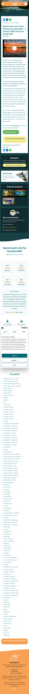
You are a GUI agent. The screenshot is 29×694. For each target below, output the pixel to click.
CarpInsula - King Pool (8, 414)
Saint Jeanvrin (7, 611)
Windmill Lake (7, 635)
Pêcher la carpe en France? (14, 679)
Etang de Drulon (7, 494)
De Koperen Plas (7, 447)
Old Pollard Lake (7, 604)
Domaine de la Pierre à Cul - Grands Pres (12, 456)
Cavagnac (6, 421)
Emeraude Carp (7, 487)
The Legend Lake (7, 623)
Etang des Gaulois (8, 503)
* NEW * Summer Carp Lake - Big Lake (12, 383)
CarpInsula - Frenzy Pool (9, 411)
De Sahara (6, 449)
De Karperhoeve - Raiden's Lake (11, 440)
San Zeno (6, 614)
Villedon (5, 625)
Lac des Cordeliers (8, 562)
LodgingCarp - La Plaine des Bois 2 (11, 592)
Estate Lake (6, 489)
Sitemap (5, 682)
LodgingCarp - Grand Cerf (9, 583)
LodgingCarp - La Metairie (9, 588)
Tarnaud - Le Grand (8, 618)
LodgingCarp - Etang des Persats (11, 581)
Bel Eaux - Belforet (8, 388)
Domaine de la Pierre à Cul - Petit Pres (12, 458)
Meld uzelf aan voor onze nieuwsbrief (14, 138)
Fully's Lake (6, 517)
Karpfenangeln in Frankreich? (8, 678)
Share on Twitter (4, 19)
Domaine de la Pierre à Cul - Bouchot (11, 454)
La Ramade (6, 553)
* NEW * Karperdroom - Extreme (11, 381)
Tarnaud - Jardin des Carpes (10, 616)
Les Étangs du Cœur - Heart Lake (11, 567)
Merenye (5, 600)
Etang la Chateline (8, 508)
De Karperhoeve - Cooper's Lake (11, 428)
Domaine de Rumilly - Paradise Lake (11, 475)
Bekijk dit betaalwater (10, 132)
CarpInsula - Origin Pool (9, 418)
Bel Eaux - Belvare (8, 393)
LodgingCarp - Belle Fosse (9, 576)
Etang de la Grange (8, 498)
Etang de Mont (7, 501)
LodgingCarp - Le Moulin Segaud (11, 595)
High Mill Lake (7, 536)
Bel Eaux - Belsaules (8, 390)
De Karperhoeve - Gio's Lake (10, 433)
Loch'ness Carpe (7, 574)
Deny (14, 364)
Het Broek (6, 529)
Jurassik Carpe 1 (7, 545)
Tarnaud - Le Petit (8, 621)
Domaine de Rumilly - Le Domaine (11, 468)
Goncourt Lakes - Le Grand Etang (11, 524)
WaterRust (6, 630)
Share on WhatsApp (10, 19)
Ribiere (5, 609)
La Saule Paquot (7, 555)
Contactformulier (15, 686)
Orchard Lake (7, 607)
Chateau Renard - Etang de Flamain (11, 423)
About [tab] (23, 331)
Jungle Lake (6, 543)
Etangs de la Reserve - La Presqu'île (11, 513)
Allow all (14, 355)
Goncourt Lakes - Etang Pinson (10, 522)
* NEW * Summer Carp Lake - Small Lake (12, 386)
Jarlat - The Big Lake (8, 538)
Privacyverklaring (21, 682)
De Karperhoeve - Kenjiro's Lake (11, 437)
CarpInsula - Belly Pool (8, 407)
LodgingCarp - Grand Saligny (10, 585)
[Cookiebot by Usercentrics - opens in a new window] (21, 328)
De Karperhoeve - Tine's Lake (10, 444)
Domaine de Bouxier (8, 451)
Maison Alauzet (7, 597)
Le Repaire (6, 564)
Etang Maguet (7, 510)
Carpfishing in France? (21, 676)
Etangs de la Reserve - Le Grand (11, 515)
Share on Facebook (7, 19)
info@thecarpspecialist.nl (10, 227)
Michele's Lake (7, 602)
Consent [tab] (5, 331)
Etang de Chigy (7, 491)
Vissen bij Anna (7, 628)
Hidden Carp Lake (7, 534)
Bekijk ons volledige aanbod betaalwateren (14, 640)
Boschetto (6, 400)
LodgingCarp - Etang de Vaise (10, 578)
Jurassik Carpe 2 (7, 548)
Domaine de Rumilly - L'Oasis (10, 466)
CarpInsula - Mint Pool (8, 416)
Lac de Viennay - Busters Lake (10, 560)
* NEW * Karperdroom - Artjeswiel (11, 379)
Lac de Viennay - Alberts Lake (10, 557)
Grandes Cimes (7, 527)
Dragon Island (7, 484)
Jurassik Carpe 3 (7, 550)
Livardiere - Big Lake (8, 569)
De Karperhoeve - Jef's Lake (10, 435)
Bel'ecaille (6, 397)
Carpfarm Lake (7, 404)
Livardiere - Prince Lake (9, 571)
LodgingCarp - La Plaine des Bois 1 (11, 590)
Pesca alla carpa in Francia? (21, 678)
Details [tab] (14, 331)
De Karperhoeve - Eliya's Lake (10, 430)
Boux (5, 402)
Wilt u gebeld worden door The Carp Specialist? (15, 684)
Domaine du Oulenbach (9, 482)
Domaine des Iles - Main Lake (10, 480)
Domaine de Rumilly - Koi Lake (10, 463)
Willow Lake (6, 632)
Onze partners (12, 682)
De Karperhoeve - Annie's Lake (10, 426)
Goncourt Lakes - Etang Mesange (11, 520)
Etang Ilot (6, 505)
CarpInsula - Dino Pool (8, 409)
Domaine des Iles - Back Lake (10, 477)
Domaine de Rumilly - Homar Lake (11, 461)
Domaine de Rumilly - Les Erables (11, 473)
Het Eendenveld (20, 104)
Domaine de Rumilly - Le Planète (11, 470)
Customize (13, 360)
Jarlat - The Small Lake (9, 541)
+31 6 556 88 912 (14, 671)
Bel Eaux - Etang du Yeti (9, 395)
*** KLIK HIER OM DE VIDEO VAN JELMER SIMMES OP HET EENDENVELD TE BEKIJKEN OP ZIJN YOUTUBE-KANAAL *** (14, 83)
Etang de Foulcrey (7, 496)
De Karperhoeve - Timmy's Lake (10, 442)
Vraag (4, 176)
